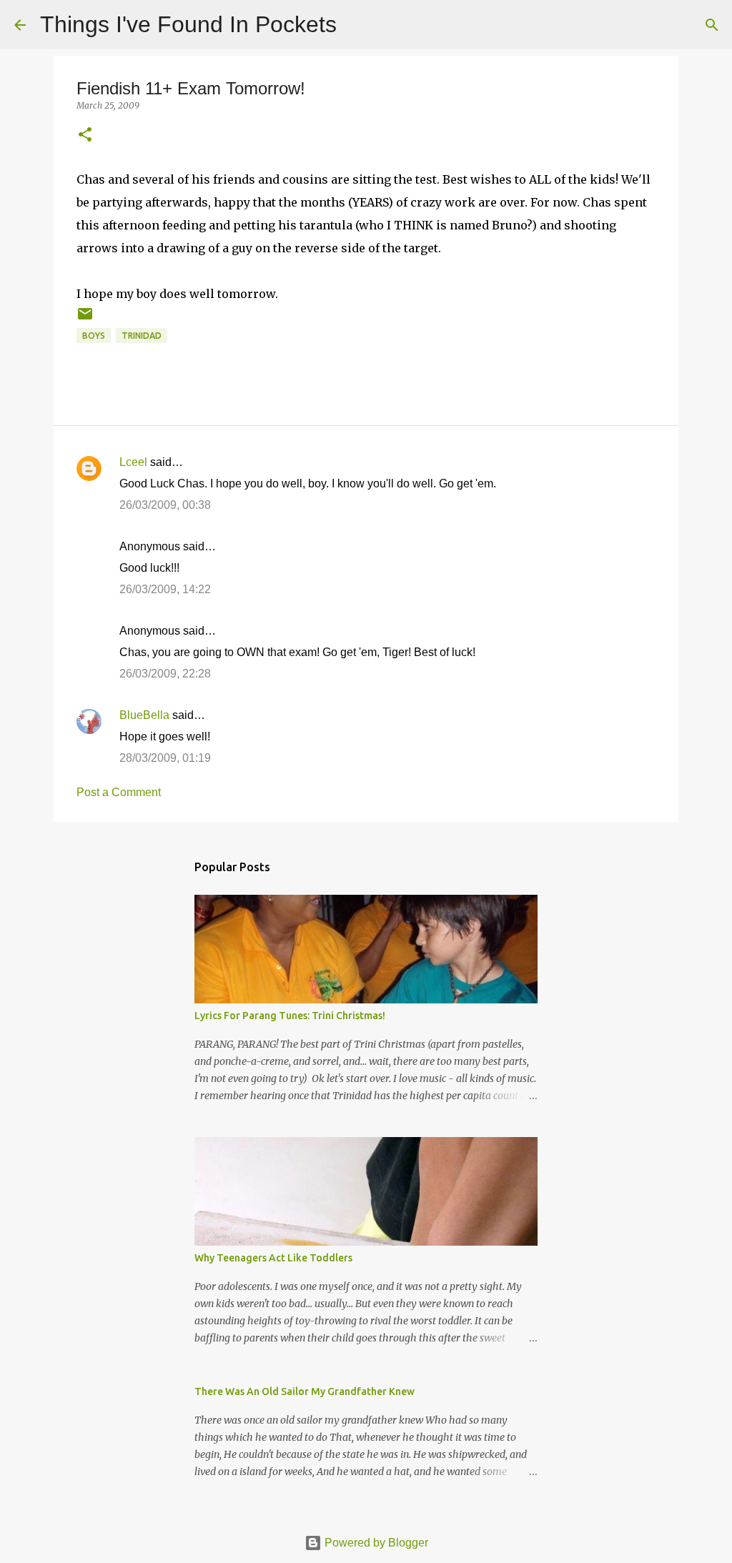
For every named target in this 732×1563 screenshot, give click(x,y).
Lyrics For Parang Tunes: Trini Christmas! (289, 1015)
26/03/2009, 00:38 (165, 505)
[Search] (356, 25)
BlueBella (144, 715)
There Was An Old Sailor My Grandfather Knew (304, 1391)
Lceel (133, 462)
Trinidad (142, 335)
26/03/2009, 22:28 (165, 674)
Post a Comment (118, 792)
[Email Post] (85, 319)
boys (93, 335)
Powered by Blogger (375, 1543)
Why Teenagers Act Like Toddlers (273, 1258)
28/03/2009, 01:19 (165, 758)
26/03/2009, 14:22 (165, 589)
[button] (85, 135)
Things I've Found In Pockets (188, 24)
